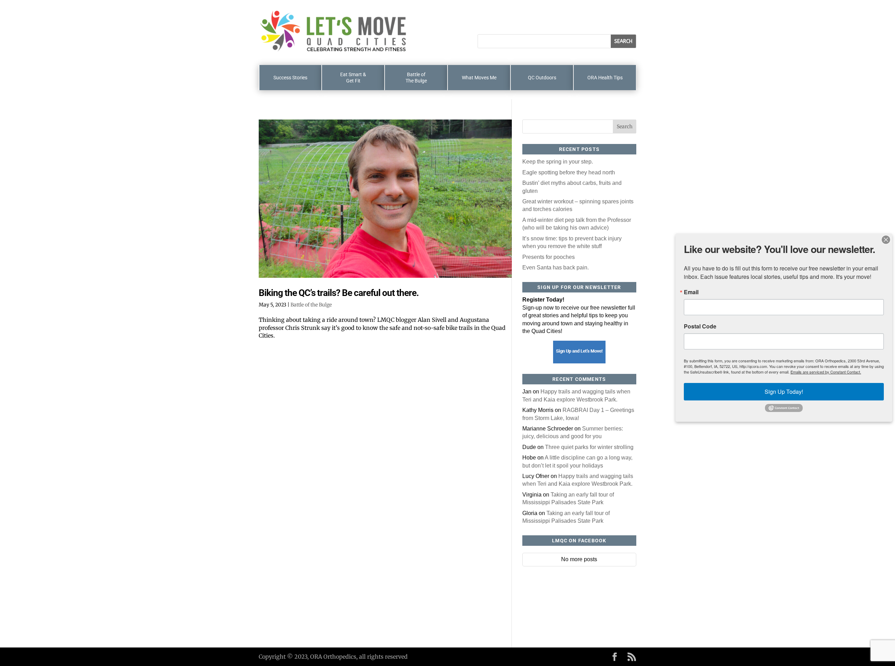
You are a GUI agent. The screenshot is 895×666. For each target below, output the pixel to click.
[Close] (886, 240)
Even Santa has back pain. (555, 267)
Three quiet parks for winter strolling (589, 447)
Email (691, 292)
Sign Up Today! (784, 392)
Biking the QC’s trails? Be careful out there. (339, 293)
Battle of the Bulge (311, 305)
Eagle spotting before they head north (568, 172)
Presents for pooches (548, 257)
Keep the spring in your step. (557, 162)
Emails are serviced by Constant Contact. (825, 372)
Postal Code (700, 326)
